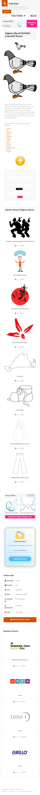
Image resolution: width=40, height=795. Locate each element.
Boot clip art (20, 410)
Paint (8, 134)
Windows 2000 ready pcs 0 (20, 660)
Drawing (9, 132)
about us (4, 791)
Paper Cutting (11, 148)
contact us (12, 791)
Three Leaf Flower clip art (20, 342)
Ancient (9, 146)
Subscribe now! (20, 559)
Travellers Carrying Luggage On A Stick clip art (20, 241)
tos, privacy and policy (25, 791)
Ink (7, 130)
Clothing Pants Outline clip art (20, 477)
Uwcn (20, 695)
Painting (9, 136)
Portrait (9, 149)
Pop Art (9, 151)
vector (14, 3)
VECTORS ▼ (18, 15)
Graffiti (9, 140)
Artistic (9, 128)
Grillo (20, 766)
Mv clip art (20, 376)
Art (28, 123)
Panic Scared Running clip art (20, 308)
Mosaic (9, 144)
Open (8, 142)
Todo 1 (20, 731)
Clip (16, 612)
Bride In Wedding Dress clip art (20, 444)
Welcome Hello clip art (20, 275)
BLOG (33, 15)
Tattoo (8, 138)
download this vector (21, 619)
